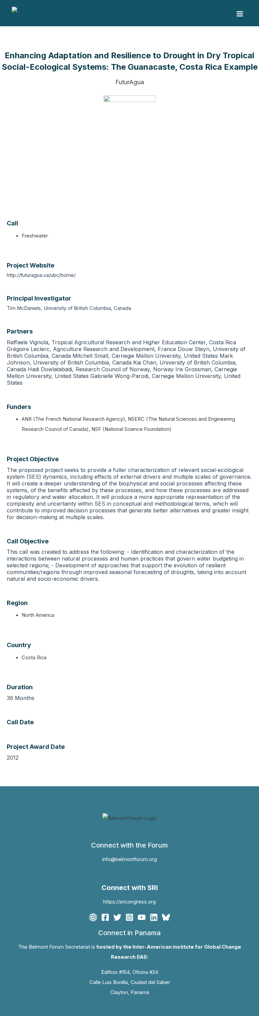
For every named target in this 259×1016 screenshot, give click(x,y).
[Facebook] (105, 917)
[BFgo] (93, 917)
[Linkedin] (154, 917)
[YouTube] (142, 917)
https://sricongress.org (129, 902)
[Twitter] (117, 917)
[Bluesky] (166, 917)
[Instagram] (129, 917)
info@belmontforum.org (129, 859)
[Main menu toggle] (239, 14)
